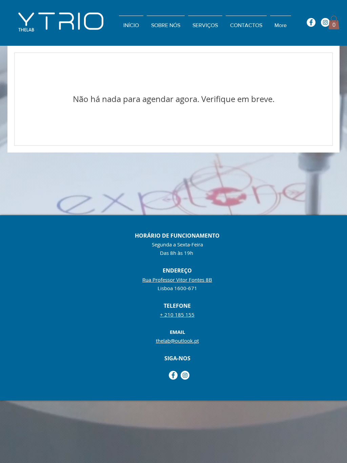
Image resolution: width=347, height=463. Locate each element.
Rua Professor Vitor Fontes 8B (177, 279)
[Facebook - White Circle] (311, 22)
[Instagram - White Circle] (325, 22)
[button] (334, 22)
